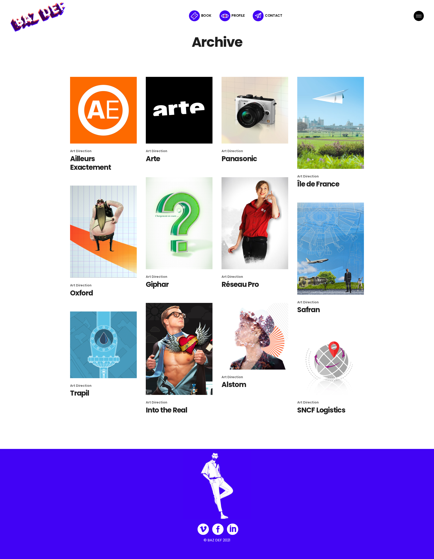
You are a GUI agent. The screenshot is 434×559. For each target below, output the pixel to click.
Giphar (157, 284)
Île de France (318, 184)
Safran (308, 310)
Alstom (234, 384)
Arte (153, 159)
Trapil (79, 393)
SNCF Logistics (321, 410)
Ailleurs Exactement (90, 163)
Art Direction (81, 151)
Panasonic (239, 159)
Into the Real (166, 410)
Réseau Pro (240, 284)
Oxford (81, 293)
